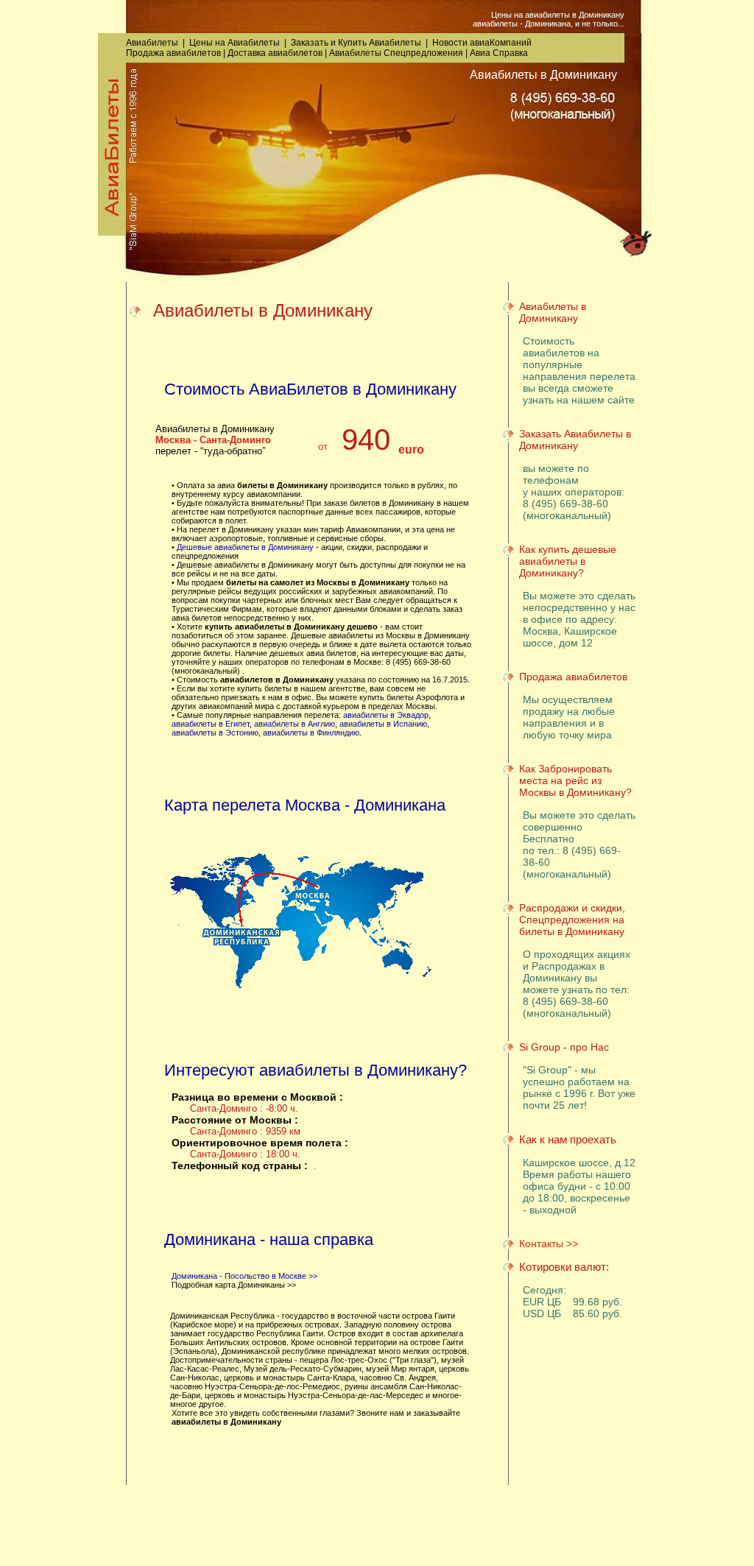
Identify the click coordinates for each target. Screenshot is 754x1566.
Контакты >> (548, 1243)
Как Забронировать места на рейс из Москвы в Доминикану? (575, 780)
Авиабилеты (152, 43)
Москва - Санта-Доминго (213, 439)
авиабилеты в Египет (211, 723)
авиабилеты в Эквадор (386, 714)
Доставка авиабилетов (275, 53)
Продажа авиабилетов (173, 53)
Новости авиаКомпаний (482, 43)
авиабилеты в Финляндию (311, 732)
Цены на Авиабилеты (234, 43)
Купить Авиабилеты (379, 43)
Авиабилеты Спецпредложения (396, 53)
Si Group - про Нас (564, 1047)
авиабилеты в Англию (294, 723)
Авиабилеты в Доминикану (552, 312)
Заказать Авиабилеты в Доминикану (575, 439)
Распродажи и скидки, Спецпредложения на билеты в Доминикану (572, 919)
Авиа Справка (499, 53)
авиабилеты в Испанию (383, 723)
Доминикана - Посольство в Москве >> (244, 1276)
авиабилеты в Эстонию (215, 732)
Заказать (309, 43)
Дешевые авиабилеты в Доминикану (245, 547)
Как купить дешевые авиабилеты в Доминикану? (567, 561)
